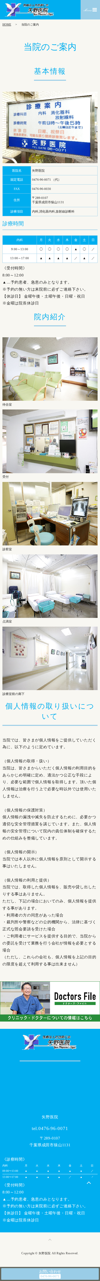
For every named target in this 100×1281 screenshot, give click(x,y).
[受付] (50, 441)
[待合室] (50, 368)
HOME (6, 24)
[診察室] (50, 513)
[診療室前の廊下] (50, 658)
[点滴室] (50, 585)
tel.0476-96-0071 (50, 1128)
